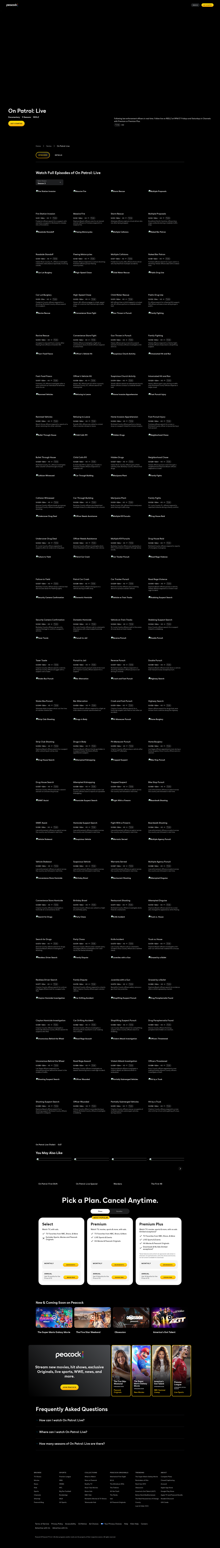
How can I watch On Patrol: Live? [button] (62, 1420)
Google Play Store (167, 1491)
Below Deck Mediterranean (145, 1495)
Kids (35, 1488)
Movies (36, 1480)
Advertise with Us (42, 1528)
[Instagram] (182, 1522)
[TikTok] (170, 1522)
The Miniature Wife (117, 1484)
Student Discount (167, 1499)
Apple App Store (167, 1488)
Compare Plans (166, 1477)
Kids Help (134, 1524)
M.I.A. (112, 1480)
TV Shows (37, 1477)
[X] (164, 1529)
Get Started (207, 5)
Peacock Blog (39, 1502)
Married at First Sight (118, 1477)
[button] (54, 1317)
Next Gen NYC (140, 1484)
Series (48, 146)
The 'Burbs (114, 1495)
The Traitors (114, 1488)
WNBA (61, 1484)
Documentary (14, 117)
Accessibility (70, 1524)
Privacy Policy (57, 1524)
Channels (37, 1495)
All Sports (63, 1502)
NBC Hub (88, 1495)
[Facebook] (164, 1522)
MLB (61, 1499)
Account (164, 1484)
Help (126, 1524)
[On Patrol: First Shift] (54, 1169)
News (36, 1484)
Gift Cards (164, 1502)
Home (38, 146)
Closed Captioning (168, 1480)
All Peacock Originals (118, 1502)
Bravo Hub (88, 1491)
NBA (61, 1480)
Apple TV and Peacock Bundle (172, 1495)
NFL (60, 1488)
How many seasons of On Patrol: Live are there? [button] (72, 1443)
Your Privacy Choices (113, 1524)
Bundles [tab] (119, 1211)
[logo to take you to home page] (12, 5)
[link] (54, 1133)
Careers (144, 1524)
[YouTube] (176, 1522)
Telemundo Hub (90, 1502)
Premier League (65, 1477)
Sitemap (37, 1499)
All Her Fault (114, 1491)
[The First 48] (167, 1169)
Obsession (139, 1488)
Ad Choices (94, 1524)
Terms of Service (42, 1524)
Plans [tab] (100, 1211)
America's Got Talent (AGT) (145, 1491)
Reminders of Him (141, 1480)
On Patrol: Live (63, 146)
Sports (36, 1491)
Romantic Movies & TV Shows (96, 1499)
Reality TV (88, 1484)
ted (111, 1499)
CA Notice (82, 1524)
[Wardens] (129, 1169)
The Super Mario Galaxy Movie (146, 1477)
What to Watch (90, 1477)
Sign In (195, 5)
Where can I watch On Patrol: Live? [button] (63, 1432)
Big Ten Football (65, 1491)
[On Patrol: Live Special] (92, 1169)
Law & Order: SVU (141, 1506)
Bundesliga (63, 1495)
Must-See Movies (91, 1488)
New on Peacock (91, 1480)
